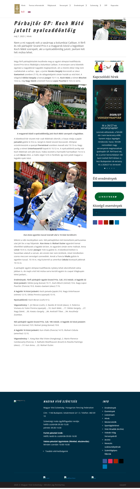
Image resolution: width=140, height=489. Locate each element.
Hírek (23, 6)
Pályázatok (52, 6)
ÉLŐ (22, 12)
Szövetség (94, 6)
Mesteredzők (110, 422)
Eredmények (79, 6)
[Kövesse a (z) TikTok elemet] (111, 222)
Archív (107, 439)
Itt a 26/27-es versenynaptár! (109, 127)
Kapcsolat (114, 6)
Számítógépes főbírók (111, 452)
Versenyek (64, 6)
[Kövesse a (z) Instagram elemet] (100, 222)
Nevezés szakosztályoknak (113, 445)
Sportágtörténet (112, 425)
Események (110, 411)
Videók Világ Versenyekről (111, 434)
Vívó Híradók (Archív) (114, 429)
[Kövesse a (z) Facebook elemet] (95, 222)
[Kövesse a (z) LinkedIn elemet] (117, 222)
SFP (105, 6)
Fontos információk (36, 6)
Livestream (108, 196)
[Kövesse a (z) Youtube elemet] (106, 222)
